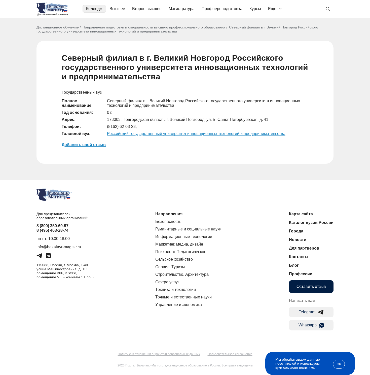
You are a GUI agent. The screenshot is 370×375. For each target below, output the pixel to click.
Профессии (300, 274)
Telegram (307, 312)
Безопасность (168, 221)
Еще (272, 9)
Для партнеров (304, 248)
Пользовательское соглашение (230, 354)
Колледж (94, 9)
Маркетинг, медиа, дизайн (179, 244)
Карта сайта (301, 214)
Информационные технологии (183, 236)
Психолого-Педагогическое (180, 252)
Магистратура (182, 9)
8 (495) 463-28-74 (52, 230)
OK (339, 364)
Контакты (298, 257)
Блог (294, 265)
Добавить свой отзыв (84, 145)
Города (296, 231)
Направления (168, 214)
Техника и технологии (175, 289)
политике (306, 367)
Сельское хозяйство (174, 259)
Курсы (255, 9)
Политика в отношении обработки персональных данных (159, 354)
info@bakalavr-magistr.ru (58, 247)
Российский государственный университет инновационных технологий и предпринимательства (196, 133)
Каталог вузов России (311, 222)
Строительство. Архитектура (182, 274)
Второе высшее (147, 9)
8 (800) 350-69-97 (52, 226)
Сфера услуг (167, 282)
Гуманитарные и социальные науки (188, 229)
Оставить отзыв (311, 286)
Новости (297, 239)
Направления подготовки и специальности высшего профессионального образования (154, 27)
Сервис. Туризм (170, 267)
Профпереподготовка (222, 9)
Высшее (117, 9)
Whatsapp (308, 325)
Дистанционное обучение (57, 27)
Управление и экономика (178, 304)
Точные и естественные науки (183, 297)
